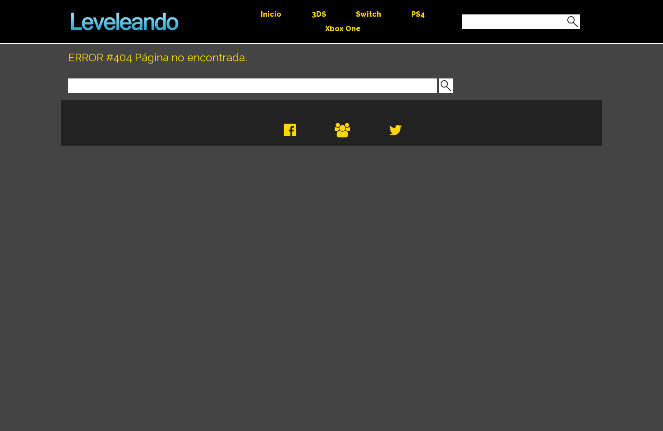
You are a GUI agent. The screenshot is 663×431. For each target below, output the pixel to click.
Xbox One (343, 28)
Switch (368, 14)
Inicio (271, 14)
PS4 (418, 14)
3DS (319, 14)
